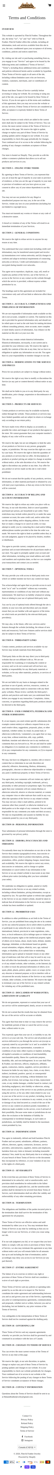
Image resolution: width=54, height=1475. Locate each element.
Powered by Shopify (27, 1457)
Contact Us (27, 1416)
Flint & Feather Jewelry (30, 1454)
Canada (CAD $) (26, 1447)
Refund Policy (27, 1423)
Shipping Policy (27, 1427)
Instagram (28, 1440)
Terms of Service (27, 1431)
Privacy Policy (27, 1419)
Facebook (28, 1437)
